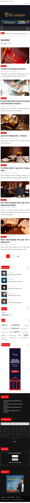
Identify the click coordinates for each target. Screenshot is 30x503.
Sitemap (18, 497)
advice (4, 325)
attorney (15, 325)
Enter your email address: (15, 457)
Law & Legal (3, 98)
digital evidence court (24, 328)
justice (3, 335)
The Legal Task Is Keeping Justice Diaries (13, 69)
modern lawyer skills (13, 337)
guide (16, 332)
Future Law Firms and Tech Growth (15, 281)
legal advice (3, 337)
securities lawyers (4, 339)
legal (25, 335)
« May (14, 441)
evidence (11, 332)
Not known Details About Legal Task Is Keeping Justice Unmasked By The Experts (15, 102)
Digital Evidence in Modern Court (15, 288)
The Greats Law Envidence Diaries (13, 33)
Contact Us (3, 497)
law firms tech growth (11, 335)
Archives (3, 312)
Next (18, 256)
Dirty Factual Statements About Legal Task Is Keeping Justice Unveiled (15, 203)
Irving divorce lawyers (24, 332)
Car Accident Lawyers (5, 328)
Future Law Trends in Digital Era (14, 302)
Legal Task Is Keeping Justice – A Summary (14, 135)
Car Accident (26, 325)
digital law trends (4, 332)
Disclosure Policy (11, 497)
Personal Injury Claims (24, 337)
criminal (15, 328)
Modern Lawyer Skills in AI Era (14, 295)
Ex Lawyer (4, 43)
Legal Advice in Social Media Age (15, 274)
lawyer (19, 335)
